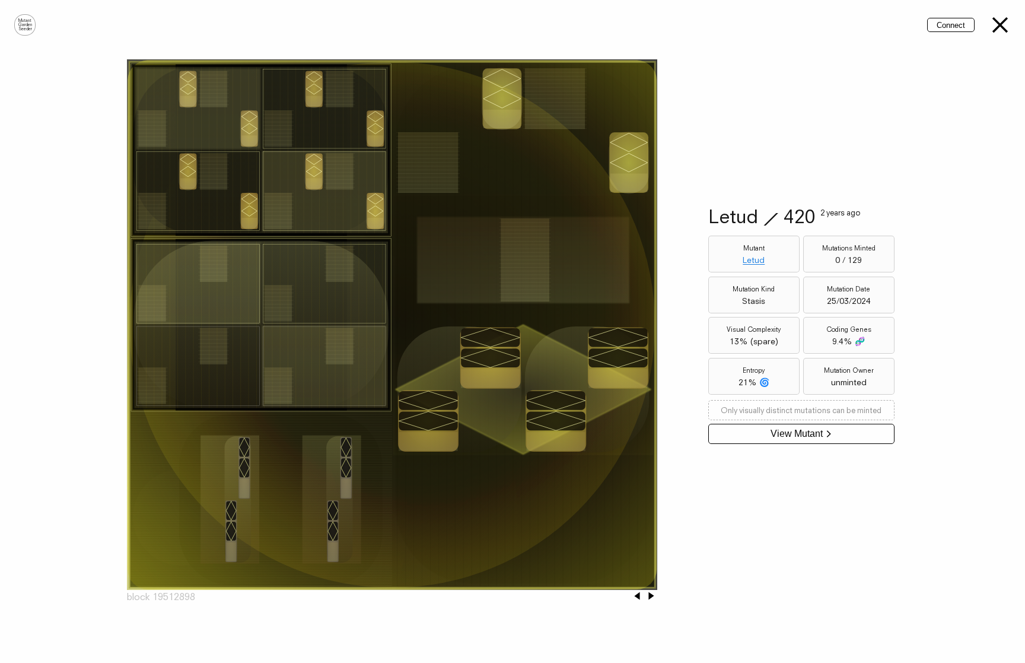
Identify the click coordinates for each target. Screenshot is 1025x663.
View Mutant (797, 434)
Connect (951, 25)
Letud (754, 260)
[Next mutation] (651, 597)
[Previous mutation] (637, 597)
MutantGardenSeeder (25, 25)
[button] (1000, 25)
